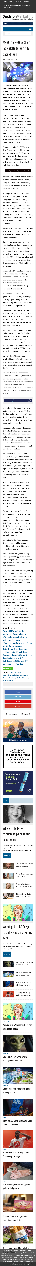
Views (6, 800)
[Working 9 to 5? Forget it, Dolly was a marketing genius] (18, 920)
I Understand (29, 1261)
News (4, 1117)
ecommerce (24, 675)
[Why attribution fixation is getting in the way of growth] (8, 888)
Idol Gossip (6, 1021)
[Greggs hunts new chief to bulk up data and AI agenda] (18, 1242)
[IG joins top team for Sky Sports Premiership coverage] (8, 996)
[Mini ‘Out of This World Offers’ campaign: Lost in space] (8, 966)
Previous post (12, 714)
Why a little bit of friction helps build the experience (16, 834)
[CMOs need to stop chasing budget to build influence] (8, 898)
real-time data (8, 681)
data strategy (19, 672)
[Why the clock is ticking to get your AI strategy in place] (8, 878)
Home (5, 2)
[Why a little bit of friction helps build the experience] (18, 821)
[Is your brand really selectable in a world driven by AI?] (8, 867)
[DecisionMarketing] (18, 17)
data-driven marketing (11, 675)
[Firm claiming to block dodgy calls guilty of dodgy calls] (18, 1178)
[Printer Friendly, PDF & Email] (8, 668)
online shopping (23, 678)
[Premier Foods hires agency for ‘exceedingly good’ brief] (18, 1210)
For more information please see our (18, 1264)
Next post (25, 714)
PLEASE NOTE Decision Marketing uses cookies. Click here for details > (17, 6)
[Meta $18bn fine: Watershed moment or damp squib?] (8, 976)
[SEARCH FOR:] (18, 33)
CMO (11, 672)
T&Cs (10, 2)
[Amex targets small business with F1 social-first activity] (8, 986)
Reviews (5, 1053)
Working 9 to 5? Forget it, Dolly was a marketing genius (17, 932)
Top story (6, 1085)
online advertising (9, 678)
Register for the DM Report (22, 2)
